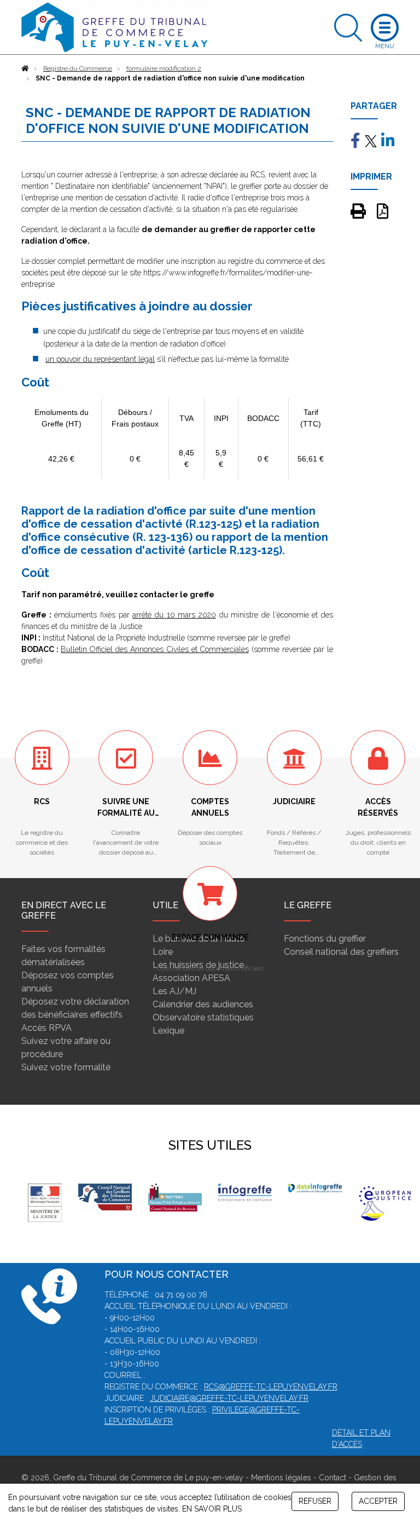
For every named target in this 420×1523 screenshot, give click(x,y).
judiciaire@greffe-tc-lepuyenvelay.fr (229, 1398)
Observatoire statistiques (203, 1017)
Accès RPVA (46, 1028)
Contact (332, 1477)
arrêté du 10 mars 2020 (174, 614)
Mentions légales (281, 1477)
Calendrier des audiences (203, 1004)
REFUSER (315, 1501)
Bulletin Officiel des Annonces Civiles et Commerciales (155, 649)
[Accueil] (25, 68)
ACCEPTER (378, 1501)
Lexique (168, 1030)
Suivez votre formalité (65, 1067)
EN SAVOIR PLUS (212, 1508)
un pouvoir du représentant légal (100, 359)
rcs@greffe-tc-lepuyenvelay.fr (270, 1386)
